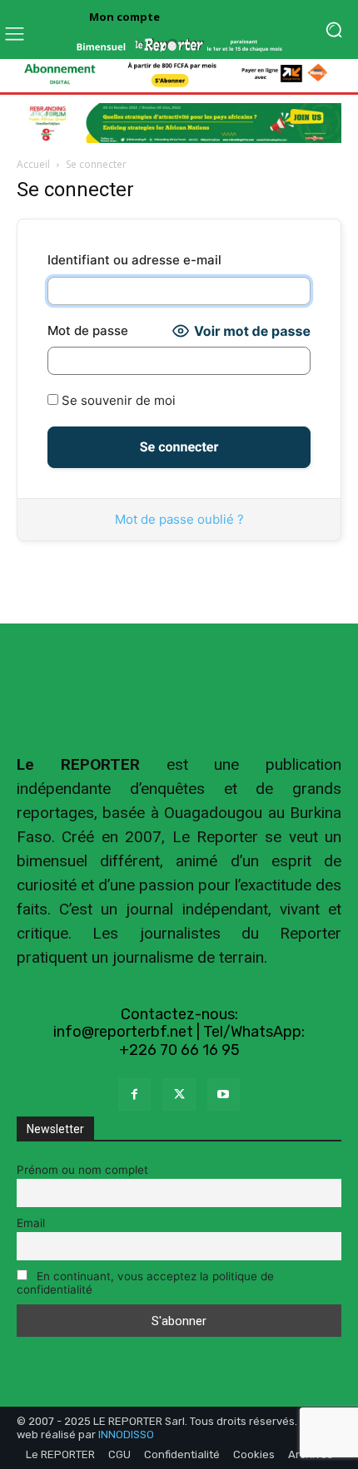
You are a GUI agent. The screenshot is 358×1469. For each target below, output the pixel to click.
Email (31, 1223)
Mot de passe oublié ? (179, 519)
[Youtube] (223, 1094)
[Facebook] (134, 1094)
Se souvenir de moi (117, 400)
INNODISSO (126, 1434)
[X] (178, 1094)
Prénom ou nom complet (82, 1169)
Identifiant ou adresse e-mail (134, 260)
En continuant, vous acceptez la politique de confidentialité (145, 1282)
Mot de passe (87, 330)
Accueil (33, 164)
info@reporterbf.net (123, 1032)
